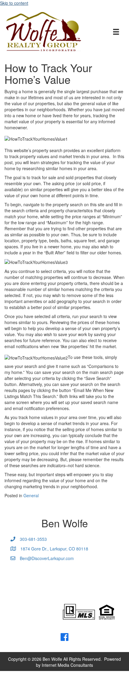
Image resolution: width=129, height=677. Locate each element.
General (31, 495)
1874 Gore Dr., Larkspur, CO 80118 (54, 549)
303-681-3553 (33, 539)
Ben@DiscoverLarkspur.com (47, 558)
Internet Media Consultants (67, 665)
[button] (65, 637)
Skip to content (14, 3)
